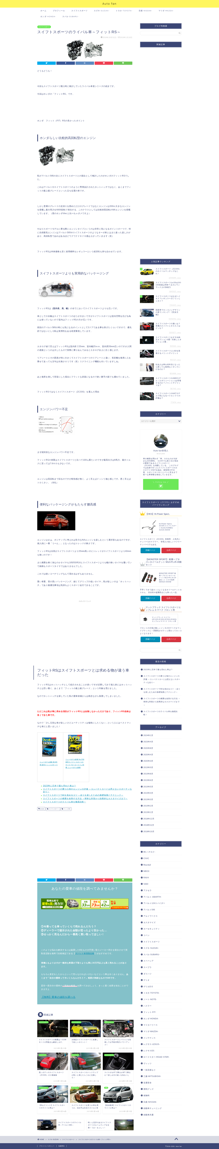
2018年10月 (148, 831)
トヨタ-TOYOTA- (124, 11)
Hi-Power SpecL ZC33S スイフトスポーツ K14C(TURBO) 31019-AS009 (168, 527)
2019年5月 (148, 787)
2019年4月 (148, 793)
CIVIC (146, 858)
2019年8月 (148, 774)
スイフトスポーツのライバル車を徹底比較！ (64, 802)
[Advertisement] (84, 631)
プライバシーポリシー (46, 1146)
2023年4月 (148, 742)
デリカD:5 (148, 986)
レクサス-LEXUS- (151, 1044)
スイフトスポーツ (79, 11)
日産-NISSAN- (145, 11)
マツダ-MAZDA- (166, 11)
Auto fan (109, 3)
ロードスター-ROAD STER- (156, 1057)
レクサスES (148, 1051)
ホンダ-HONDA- (48, 16)
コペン (146, 935)
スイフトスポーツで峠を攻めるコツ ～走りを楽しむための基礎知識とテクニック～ (83, 795)
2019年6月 (148, 780)
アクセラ (147, 890)
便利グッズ (148, 1089)
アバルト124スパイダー (154, 903)
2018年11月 (148, 825)
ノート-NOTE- (150, 999)
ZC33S (42, 809)
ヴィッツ (147, 1063)
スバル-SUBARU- (70, 16)
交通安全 (147, 1083)
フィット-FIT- (149, 1012)
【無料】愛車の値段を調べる (58, 997)
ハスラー (147, 1006)
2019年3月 (148, 799)
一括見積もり (149, 1070)
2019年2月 (148, 806)
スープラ (147, 967)
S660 (145, 884)
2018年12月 (148, 819)
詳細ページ (150, 550)
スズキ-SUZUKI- (102, 11)
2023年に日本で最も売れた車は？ (59, 786)
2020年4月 (148, 755)
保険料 (146, 1095)
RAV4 (146, 878)
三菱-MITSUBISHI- (152, 1076)
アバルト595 (149, 910)
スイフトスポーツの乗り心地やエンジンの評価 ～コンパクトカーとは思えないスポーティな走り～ (161, 679)
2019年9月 (148, 767)
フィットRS (66, 809)
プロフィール (59, 11)
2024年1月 (148, 735)
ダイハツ (147, 974)
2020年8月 (148, 748)
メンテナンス (149, 1038)
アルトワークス (150, 916)
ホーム (43, 11)
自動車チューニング (152, 1108)
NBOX (146, 871)
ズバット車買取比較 (84, 953)
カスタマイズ (149, 922)
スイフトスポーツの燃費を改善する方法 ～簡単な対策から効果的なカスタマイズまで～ (85, 798)
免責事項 (61, 1146)
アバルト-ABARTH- (152, 897)
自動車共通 (148, 1115)
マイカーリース (150, 1025)
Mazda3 (147, 865)
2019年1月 (148, 812)
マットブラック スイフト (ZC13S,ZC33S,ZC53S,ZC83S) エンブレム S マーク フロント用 (164, 619)
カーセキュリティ (151, 929)
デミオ (146, 980)
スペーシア (148, 961)
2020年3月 (148, 761)
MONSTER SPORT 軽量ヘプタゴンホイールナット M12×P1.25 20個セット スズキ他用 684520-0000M (167, 577)
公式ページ (171, 550)
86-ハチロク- (149, 852)
